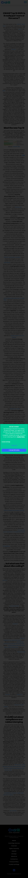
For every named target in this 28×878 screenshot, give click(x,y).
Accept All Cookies (14, 450)
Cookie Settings (6, 442)
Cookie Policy (21, 437)
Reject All (14, 445)
